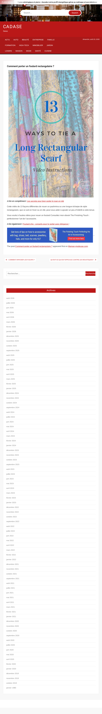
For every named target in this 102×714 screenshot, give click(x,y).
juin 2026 (10, 308)
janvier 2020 (11, 669)
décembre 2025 (12, 336)
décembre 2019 (12, 673)
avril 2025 (10, 374)
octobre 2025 (11, 346)
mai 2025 (10, 369)
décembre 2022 (12, 507)
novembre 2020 (12, 626)
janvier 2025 (11, 388)
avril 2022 (10, 545)
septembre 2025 (12, 350)
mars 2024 (10, 436)
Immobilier (38, 45)
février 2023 (11, 498)
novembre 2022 (12, 512)
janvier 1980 (11, 688)
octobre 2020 (11, 631)
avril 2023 (10, 488)
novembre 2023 (12, 455)
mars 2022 (10, 550)
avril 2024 (10, 431)
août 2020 (10, 640)
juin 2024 (10, 422)
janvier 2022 (11, 559)
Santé (38, 51)
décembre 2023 (12, 450)
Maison (19, 51)
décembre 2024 (12, 393)
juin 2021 (10, 593)
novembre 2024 (12, 398)
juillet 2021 (10, 588)
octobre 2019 (11, 683)
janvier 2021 (11, 616)
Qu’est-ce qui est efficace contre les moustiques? (72, 260)
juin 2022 (10, 536)
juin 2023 (10, 479)
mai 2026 (10, 312)
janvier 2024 (11, 445)
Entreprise (38, 40)
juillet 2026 (10, 303)
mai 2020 (10, 655)
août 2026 (10, 298)
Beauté (25, 40)
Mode (28, 51)
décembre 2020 (12, 621)
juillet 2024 (10, 417)
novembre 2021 (12, 569)
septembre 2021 (12, 579)
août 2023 (10, 469)
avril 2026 (10, 317)
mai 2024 (10, 426)
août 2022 (10, 526)
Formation (10, 45)
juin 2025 (10, 365)
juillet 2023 (10, 474)
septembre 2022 (12, 521)
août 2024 (10, 412)
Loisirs (8, 51)
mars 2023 (10, 493)
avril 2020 (10, 659)
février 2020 (11, 664)
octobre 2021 (11, 574)
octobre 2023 (11, 460)
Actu (7, 40)
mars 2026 (10, 322)
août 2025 (10, 355)
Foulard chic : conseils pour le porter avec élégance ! (46, 224)
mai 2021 (10, 597)
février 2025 (11, 384)
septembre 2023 (12, 464)
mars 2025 (10, 379)
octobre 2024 (11, 403)
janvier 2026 (11, 331)
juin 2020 (10, 650)
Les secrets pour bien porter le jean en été (45, 201)
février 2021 (11, 612)
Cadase (12, 26)
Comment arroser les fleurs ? (21, 260)
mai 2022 (10, 540)
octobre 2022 (11, 517)
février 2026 (11, 327)
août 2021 (10, 583)
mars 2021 (10, 607)
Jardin (50, 45)
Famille (50, 40)
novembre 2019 (12, 678)
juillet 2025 (10, 360)
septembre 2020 (12, 635)
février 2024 (11, 441)
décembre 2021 (12, 564)
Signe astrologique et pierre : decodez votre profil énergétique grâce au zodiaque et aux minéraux (48, 2)
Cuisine (48, 51)
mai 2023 (10, 483)
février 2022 (11, 555)
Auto (15, 40)
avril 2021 (10, 602)
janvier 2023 (11, 502)
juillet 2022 (10, 531)
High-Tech (24, 45)
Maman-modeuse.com (78, 246)
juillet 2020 (10, 645)
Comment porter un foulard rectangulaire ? (33, 246)
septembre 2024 (12, 407)
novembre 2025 (12, 341)
